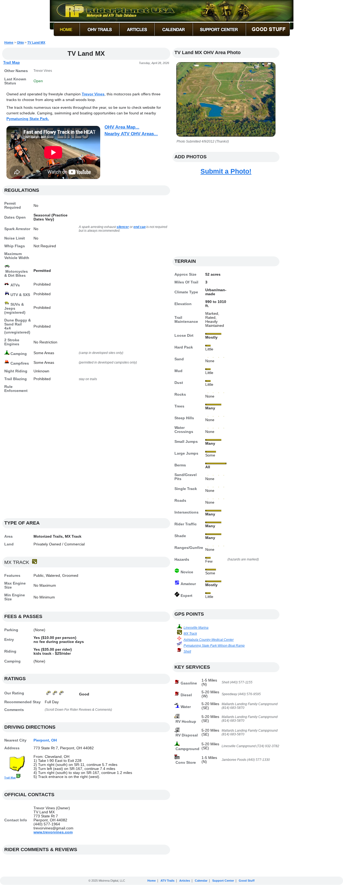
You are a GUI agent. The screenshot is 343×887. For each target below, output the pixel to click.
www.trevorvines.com (53, 832)
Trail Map (11, 62)
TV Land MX (36, 42)
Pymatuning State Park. (27, 119)
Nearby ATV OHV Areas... (131, 133)
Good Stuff (247, 880)
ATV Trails (167, 880)
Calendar (201, 880)
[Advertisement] (86, 458)
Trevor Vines (93, 94)
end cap (139, 227)
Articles (184, 880)
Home (8, 42)
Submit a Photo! (225, 171)
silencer (123, 227)
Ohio (20, 42)
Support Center (223, 880)
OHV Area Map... (122, 127)
